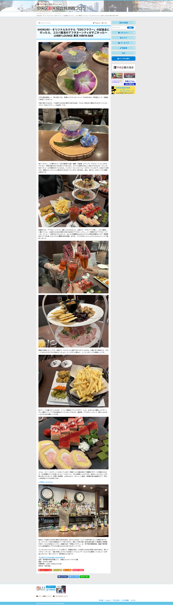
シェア (63, 576)
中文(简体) (116, 600)
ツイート (74, 576)
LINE (85, 576)
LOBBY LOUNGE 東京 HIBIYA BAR (51, 557)
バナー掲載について (45, 596)
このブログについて (61, 596)
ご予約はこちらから (45, 482)
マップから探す (124, 58)
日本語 (101, 600)
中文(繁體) (125, 600)
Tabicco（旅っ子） (101, 23)
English (108, 600)
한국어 (133, 600)
